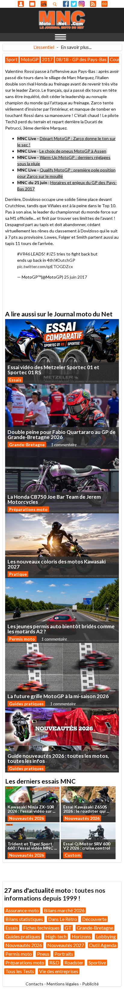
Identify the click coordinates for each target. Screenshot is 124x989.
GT (68, 928)
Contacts (34, 983)
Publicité (90, 983)
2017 (47, 59)
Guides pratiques (26, 703)
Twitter (74, 4)
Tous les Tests (19, 971)
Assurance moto (22, 910)
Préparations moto (28, 509)
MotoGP (30, 59)
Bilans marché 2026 (64, 910)
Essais (15, 379)
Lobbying (106, 936)
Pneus (43, 954)
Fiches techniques (41, 928)
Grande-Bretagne (27, 444)
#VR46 (23, 253)
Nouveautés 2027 (65, 945)
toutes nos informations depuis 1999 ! (54, 894)
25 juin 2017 (75, 276)
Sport (11, 59)
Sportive (97, 962)
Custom (73, 855)
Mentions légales (63, 983)
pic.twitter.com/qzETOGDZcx (45, 266)
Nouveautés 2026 (26, 818)
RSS (93, 4)
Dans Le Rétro (62, 919)
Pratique (18, 574)
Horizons (81, 936)
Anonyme (21, 4)
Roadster (73, 962)
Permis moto (22, 638)
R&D (54, 962)
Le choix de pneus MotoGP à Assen (72, 151)
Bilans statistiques (24, 919)
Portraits (63, 954)
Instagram (82, 4)
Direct (104, 4)
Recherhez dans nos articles (56, 4)
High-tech (56, 936)
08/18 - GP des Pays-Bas (81, 59)
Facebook (66, 4)
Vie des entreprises (58, 971)
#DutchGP (65, 260)
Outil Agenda (102, 945)
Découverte (94, 919)
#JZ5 (51, 253)
